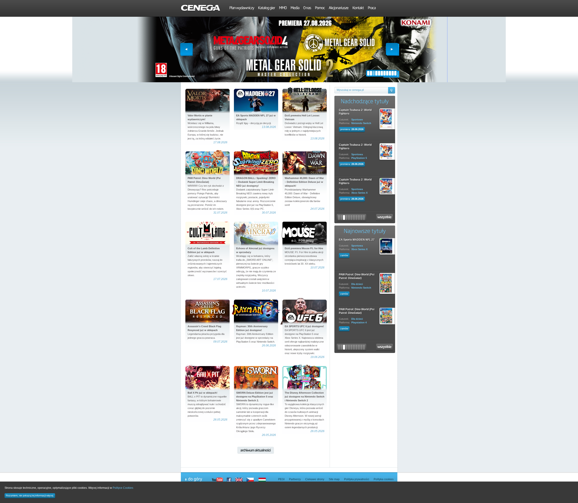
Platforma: (344, 123)
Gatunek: (344, 119)
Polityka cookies (384, 479)
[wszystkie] (384, 217)
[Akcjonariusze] (338, 8)
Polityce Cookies (123, 487)
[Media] (295, 8)
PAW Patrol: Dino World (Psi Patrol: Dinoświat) (356, 276)
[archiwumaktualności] (255, 450)
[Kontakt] (358, 8)
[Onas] (307, 8)
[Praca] (372, 8)
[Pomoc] (320, 8)
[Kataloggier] (266, 8)
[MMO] (283, 8)
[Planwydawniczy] (242, 8)
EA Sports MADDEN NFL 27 (357, 239)
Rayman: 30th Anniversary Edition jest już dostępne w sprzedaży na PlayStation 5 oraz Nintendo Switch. (255, 334)
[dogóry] (198, 479)
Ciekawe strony (314, 479)
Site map (334, 479)
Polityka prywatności (356, 479)
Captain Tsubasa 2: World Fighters (355, 111)
